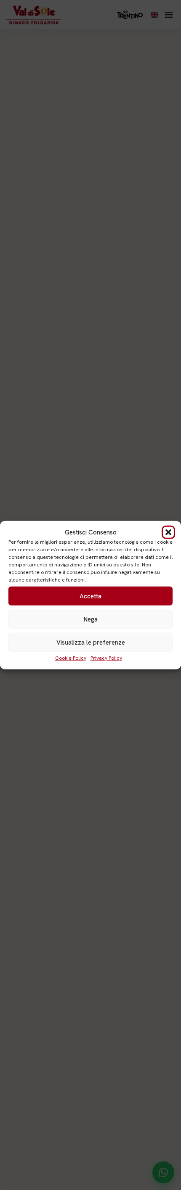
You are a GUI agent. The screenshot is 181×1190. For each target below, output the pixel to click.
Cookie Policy (70, 658)
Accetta (90, 596)
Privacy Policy (106, 658)
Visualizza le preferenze (90, 642)
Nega (91, 619)
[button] (168, 532)
